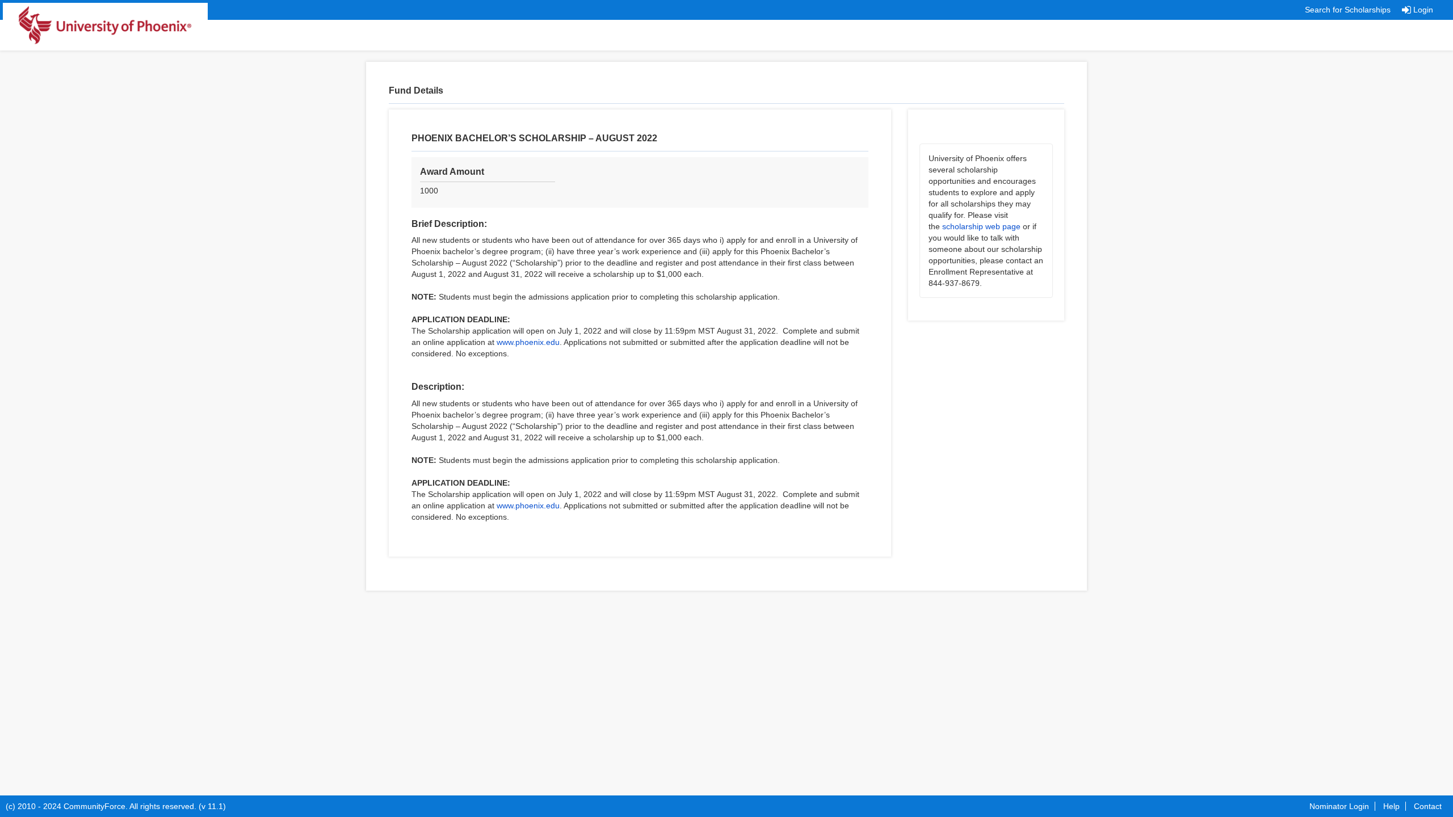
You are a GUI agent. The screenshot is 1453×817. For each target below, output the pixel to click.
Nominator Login (1339, 806)
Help (1391, 806)
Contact (1428, 806)
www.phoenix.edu (528, 342)
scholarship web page (981, 226)
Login (1423, 9)
